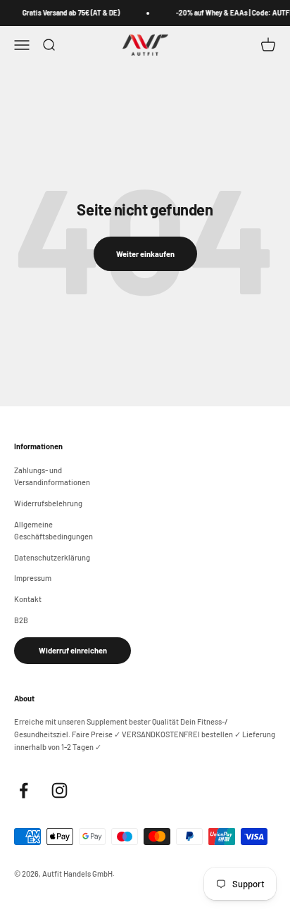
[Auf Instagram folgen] (59, 790)
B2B (21, 620)
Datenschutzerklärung (52, 557)
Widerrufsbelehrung (48, 503)
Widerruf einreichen (73, 650)
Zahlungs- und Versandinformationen (52, 476)
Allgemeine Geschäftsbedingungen (53, 530)
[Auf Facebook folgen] (23, 790)
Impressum (32, 577)
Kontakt (28, 598)
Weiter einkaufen (145, 253)
